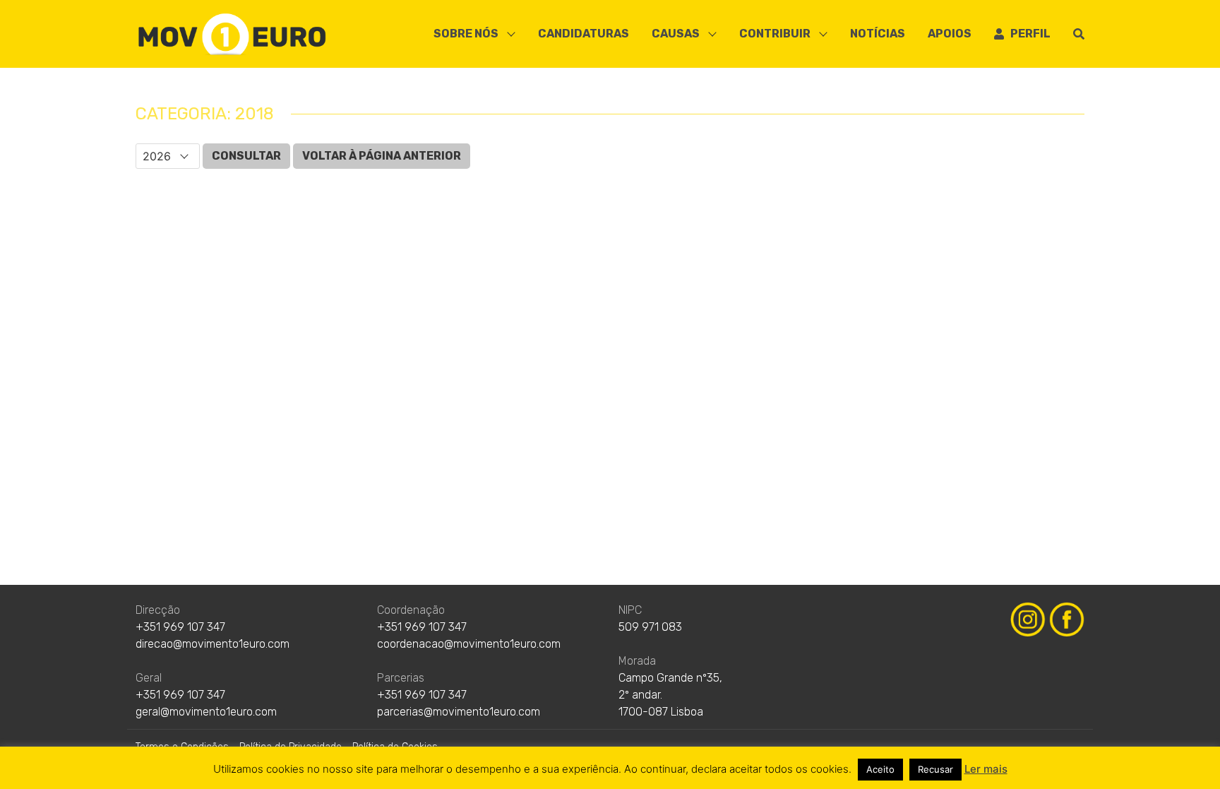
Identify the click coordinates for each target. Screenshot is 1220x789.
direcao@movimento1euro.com (212, 644)
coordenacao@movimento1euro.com (469, 644)
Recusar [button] (935, 769)
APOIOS (949, 33)
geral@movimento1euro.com (206, 711)
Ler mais (985, 769)
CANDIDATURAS (583, 33)
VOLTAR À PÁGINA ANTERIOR (381, 155)
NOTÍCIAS (877, 33)
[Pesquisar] (1079, 34)
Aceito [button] (880, 769)
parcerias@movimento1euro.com (458, 711)
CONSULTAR (246, 155)
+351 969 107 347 (180, 627)
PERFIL (1027, 33)
